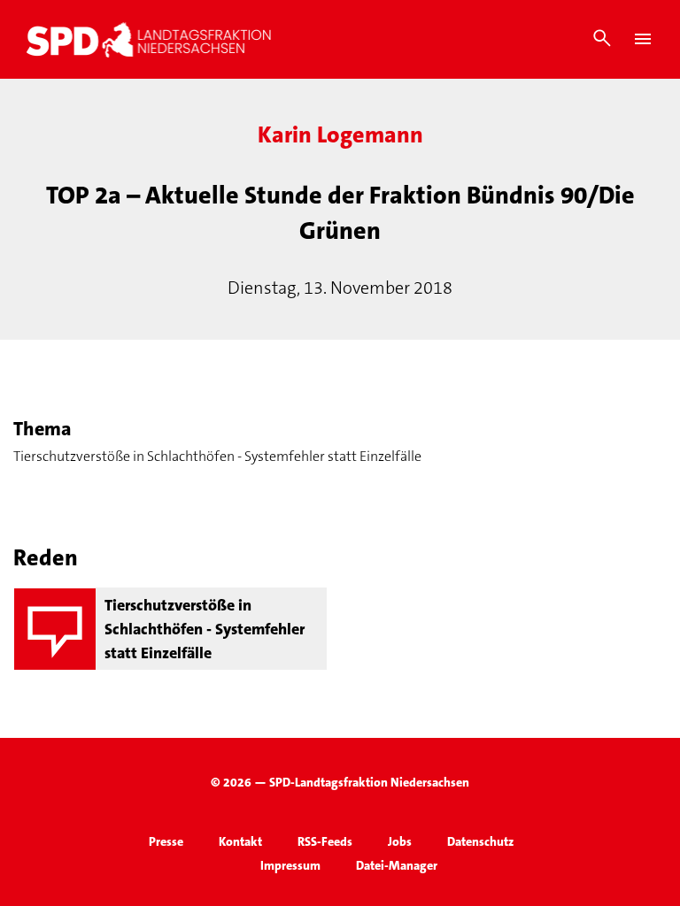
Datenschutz (480, 841)
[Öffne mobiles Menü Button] (642, 39)
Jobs (400, 841)
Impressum (290, 865)
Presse (166, 841)
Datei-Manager (396, 865)
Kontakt (240, 841)
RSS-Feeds (325, 841)
